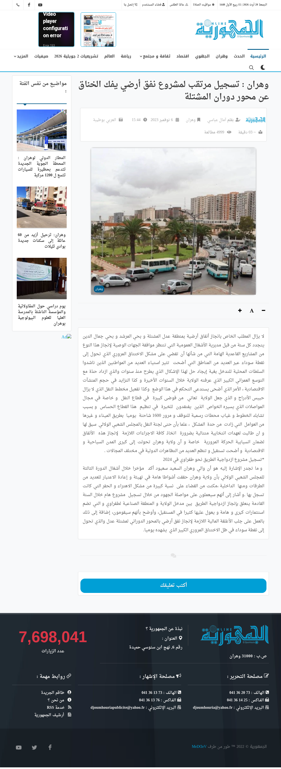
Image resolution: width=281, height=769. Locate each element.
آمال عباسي (216, 120)
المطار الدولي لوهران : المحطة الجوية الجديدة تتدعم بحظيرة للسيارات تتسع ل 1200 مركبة (42, 166)
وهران (191, 120)
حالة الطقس (177, 4)
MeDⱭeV (199, 747)
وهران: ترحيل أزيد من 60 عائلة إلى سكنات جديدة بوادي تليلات (42, 240)
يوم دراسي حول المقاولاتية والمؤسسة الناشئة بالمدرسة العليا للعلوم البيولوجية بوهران (42, 315)
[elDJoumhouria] (40, 5)
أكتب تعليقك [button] (173, 585)
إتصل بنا (129, 4)
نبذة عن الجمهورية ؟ (164, 629)
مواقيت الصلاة (202, 4)
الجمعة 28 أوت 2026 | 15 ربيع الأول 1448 (243, 4)
